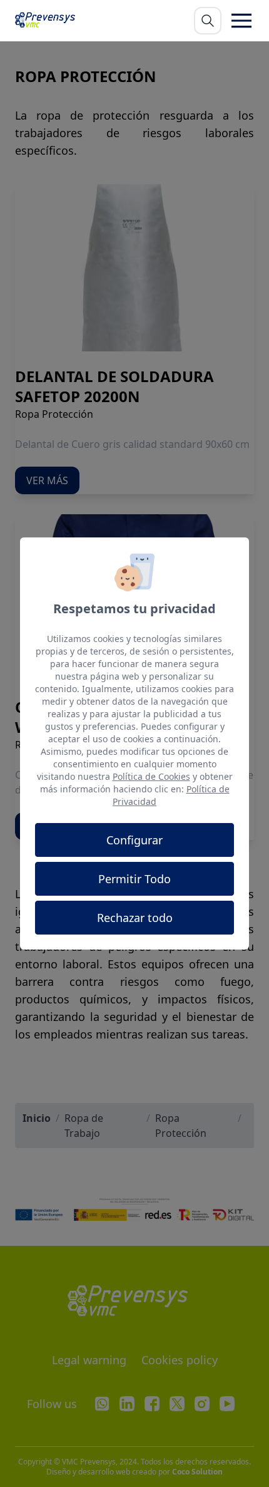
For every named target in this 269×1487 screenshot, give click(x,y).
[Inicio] (48, 20)
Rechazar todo (135, 917)
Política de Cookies (151, 776)
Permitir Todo (134, 878)
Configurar (134, 839)
